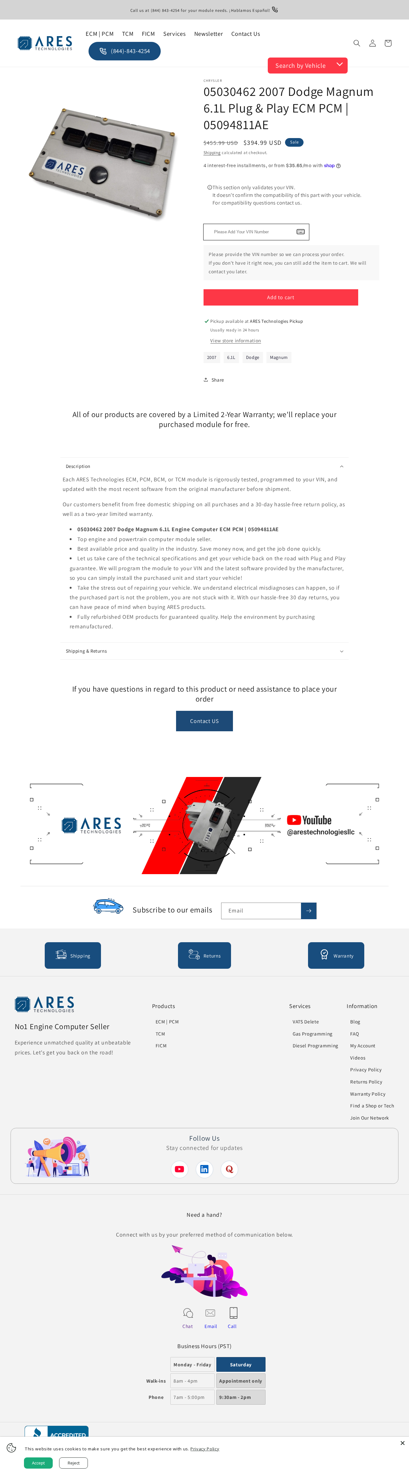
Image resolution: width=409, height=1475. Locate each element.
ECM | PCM (167, 1021)
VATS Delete (306, 1021)
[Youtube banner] (204, 827)
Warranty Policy (367, 1094)
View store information (235, 340)
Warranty (344, 955)
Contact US (204, 721)
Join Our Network (369, 1117)
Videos (357, 1057)
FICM (161, 1045)
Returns (212, 955)
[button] (357, 43)
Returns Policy (366, 1081)
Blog (355, 1021)
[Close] (402, 1443)
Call (232, 1326)
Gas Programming (313, 1033)
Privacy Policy (366, 1069)
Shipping (212, 152)
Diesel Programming (315, 1045)
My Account (362, 1045)
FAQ (354, 1033)
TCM (160, 1033)
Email (210, 1326)
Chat (187, 1326)
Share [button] (218, 380)
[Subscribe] (308, 911)
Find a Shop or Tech (372, 1105)
